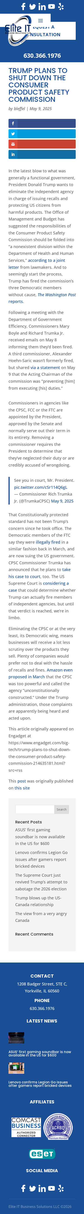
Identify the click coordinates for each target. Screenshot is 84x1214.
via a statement (45, 367)
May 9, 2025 (62, 501)
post (21, 781)
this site (22, 788)
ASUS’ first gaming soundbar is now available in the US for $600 (40, 836)
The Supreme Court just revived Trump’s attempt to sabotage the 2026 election (41, 882)
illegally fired (48, 542)
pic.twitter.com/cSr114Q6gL (40, 487)
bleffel (19, 108)
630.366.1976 (42, 55)
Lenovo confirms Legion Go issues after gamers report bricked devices (41, 859)
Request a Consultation (42, 31)
